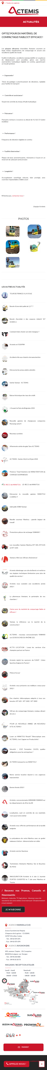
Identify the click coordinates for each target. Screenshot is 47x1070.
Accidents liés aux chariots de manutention (25, 357)
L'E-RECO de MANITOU (30, 484)
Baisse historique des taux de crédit (22, 395)
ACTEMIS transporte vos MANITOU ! (23, 762)
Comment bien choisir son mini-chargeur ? (24, 332)
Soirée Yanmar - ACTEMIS (19, 383)
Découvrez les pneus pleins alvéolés (22, 370)
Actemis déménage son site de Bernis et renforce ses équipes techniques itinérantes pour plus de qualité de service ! (27, 573)
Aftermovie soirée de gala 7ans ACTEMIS (24, 446)
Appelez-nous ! (17, 1064)
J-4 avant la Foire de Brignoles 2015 (22, 408)
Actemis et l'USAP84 (17, 344)
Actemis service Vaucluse (19, 851)
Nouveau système (16, 434)
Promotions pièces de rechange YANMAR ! (25, 532)
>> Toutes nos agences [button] (11, 3)
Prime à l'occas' (15, 673)
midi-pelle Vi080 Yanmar (18, 507)
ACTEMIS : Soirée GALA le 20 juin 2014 (24, 459)
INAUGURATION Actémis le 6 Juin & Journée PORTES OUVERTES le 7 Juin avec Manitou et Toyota (27, 879)
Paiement (25, 1047)
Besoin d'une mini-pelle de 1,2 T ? (21, 306)
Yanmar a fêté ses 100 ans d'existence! (23, 558)
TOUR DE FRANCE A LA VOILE (21, 294)
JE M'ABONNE (13, 909)
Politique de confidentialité (30, 1061)
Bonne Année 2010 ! (17, 787)
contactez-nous (17, 196)
